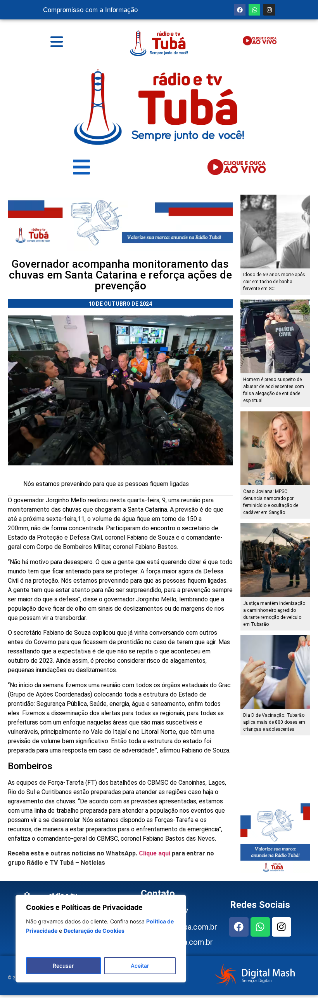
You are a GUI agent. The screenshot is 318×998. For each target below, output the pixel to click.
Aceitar (140, 965)
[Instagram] (269, 10)
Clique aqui (154, 853)
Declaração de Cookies (94, 930)
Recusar (63, 965)
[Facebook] (239, 10)
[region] (101, 938)
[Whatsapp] (254, 10)
